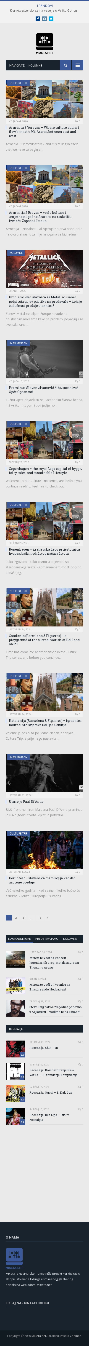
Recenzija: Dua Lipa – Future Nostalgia (49, 1117)
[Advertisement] (44, 1165)
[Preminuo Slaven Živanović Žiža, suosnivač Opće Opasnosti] (44, 360)
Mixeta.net (38, 1336)
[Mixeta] (44, 43)
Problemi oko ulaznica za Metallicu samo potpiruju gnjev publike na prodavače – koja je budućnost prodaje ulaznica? (45, 301)
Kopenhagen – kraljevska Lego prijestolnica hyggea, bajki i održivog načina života (44, 551)
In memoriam (19, 343)
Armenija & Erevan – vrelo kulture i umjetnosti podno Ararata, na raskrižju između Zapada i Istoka (40, 216)
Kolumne (16, 253)
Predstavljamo (46, 939)
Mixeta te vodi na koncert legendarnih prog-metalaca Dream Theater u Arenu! (54, 962)
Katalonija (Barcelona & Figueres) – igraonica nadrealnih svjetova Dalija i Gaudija (45, 722)
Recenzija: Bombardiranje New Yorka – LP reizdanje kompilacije (53, 1072)
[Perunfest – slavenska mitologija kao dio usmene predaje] (44, 851)
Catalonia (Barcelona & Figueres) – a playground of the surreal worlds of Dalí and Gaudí (44, 640)
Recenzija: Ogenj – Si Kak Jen (50, 1092)
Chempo (75, 1336)
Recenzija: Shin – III (43, 1048)
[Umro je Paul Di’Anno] (44, 774)
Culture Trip (19, 83)
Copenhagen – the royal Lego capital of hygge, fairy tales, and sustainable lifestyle (45, 470)
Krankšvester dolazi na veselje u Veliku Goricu (43, 10)
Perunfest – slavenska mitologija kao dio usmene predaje (42, 880)
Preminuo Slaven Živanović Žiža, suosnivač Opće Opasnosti (43, 389)
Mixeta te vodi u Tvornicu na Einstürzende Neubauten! (49, 986)
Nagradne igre (19, 939)
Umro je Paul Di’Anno (26, 801)
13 (39, 917)
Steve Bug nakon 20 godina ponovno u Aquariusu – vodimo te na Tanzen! (55, 1009)
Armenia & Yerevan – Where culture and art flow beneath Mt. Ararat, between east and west (44, 131)
